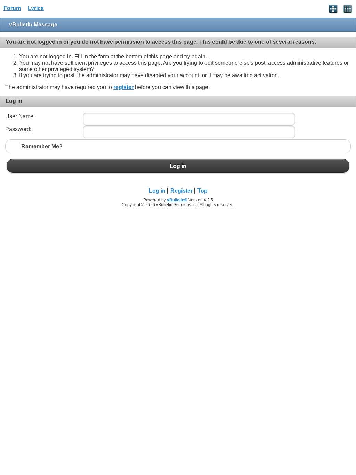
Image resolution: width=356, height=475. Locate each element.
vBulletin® (177, 200)
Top (202, 191)
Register (181, 191)
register (123, 87)
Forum (12, 8)
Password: (18, 129)
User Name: (20, 116)
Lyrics (36, 8)
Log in (178, 165)
